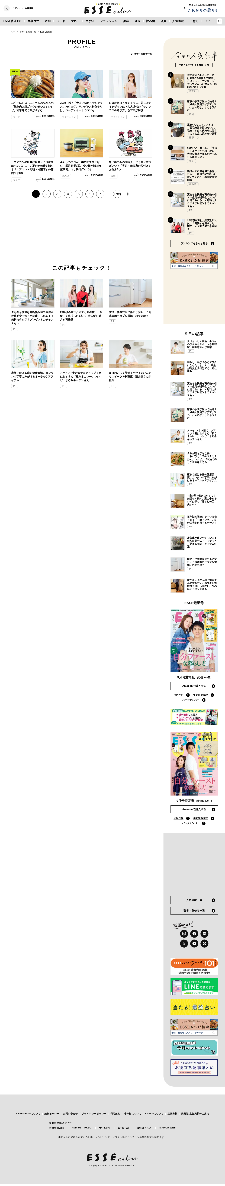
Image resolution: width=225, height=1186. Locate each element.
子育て (194, 21)
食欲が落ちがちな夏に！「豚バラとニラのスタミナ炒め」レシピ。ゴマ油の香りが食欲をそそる (202, 457)
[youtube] (194, 943)
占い (208, 21)
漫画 (164, 21)
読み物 (150, 21)
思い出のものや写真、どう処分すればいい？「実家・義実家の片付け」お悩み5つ (130, 165)
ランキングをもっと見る (194, 243)
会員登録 (29, 8)
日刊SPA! (123, 1128)
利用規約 (115, 1113)
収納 (48, 21)
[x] (184, 943)
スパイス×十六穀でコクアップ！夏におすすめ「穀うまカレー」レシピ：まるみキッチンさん (80, 376)
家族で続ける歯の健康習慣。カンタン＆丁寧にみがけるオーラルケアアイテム (32, 376)
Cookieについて (154, 1113)
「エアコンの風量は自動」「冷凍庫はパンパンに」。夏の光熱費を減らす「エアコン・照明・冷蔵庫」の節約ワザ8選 (32, 167)
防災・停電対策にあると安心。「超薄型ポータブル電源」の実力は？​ (130, 314)
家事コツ (33, 21)
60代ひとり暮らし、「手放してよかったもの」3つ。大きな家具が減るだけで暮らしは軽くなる (202, 152)
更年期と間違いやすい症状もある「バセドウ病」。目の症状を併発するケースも (202, 519)
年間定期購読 (200, 694)
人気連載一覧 (194, 899)
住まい (89, 21)
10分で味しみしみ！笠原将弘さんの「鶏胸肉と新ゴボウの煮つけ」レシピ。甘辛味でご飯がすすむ (32, 106)
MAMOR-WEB (167, 1127)
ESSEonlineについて (28, 1113)
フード (61, 21)
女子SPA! (104, 1128)
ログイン (16, 8)
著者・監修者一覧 (143, 53)
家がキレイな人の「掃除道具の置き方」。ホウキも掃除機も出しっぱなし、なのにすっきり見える (202, 584)
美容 (126, 21)
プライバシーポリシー (94, 1113)
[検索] (213, 266)
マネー (75, 21)
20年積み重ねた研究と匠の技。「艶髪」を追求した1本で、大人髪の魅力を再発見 (81, 316)
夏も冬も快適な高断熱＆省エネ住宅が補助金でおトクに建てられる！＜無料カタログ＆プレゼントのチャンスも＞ (32, 318)
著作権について (132, 1113)
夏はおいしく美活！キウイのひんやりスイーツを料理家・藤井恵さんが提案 (130, 376)
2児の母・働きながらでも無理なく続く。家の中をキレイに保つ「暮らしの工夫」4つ (202, 500)
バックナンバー (190, 699)
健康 (137, 21)
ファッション (108, 21)
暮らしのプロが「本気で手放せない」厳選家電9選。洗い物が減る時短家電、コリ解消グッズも (80, 165)
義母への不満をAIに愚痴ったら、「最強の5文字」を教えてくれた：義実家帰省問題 (202, 175)
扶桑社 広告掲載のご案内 (195, 1113)
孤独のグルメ (144, 1128)
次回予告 (179, 694)
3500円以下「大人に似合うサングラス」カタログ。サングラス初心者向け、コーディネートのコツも (81, 106)
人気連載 (178, 21)
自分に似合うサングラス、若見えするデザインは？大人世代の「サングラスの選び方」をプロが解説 (130, 106)
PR (14, 328)
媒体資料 (172, 1113)
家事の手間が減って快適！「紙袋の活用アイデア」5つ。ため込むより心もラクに (202, 106)
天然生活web (56, 1128)
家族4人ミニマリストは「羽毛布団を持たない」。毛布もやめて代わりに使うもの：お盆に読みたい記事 (202, 129)
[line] (204, 934)
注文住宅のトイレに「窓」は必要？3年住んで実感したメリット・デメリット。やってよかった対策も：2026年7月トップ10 (202, 81)
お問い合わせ (70, 1113)
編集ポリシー (51, 1113)
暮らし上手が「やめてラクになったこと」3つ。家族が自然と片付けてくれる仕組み (202, 367)
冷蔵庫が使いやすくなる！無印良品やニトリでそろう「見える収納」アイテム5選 (202, 542)
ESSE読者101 (12, 21)
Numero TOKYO (81, 1127)
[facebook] (194, 934)
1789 (117, 194)
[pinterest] (204, 943)
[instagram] (184, 934)
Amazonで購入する (194, 685)
